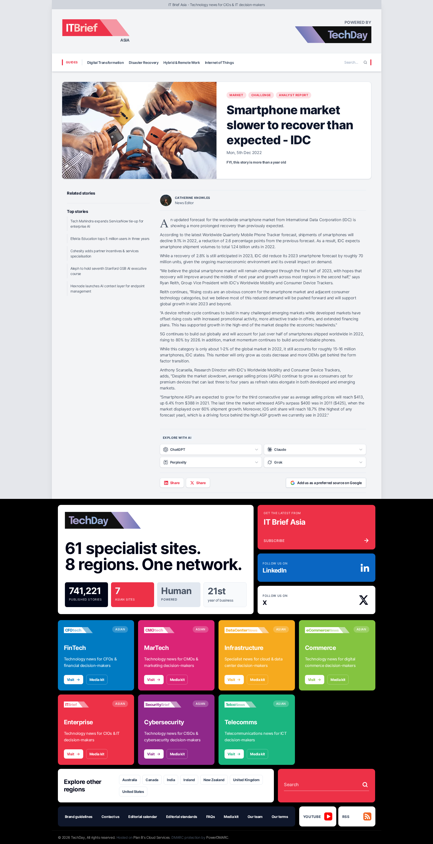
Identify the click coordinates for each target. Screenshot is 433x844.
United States (133, 791)
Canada (152, 780)
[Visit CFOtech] (86, 630)
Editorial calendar (142, 816)
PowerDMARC (217, 837)
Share (175, 483)
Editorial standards (181, 816)
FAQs (210, 816)
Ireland (189, 780)
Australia (129, 780)
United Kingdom (246, 780)
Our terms (280, 816)
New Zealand (214, 780)
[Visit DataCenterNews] (247, 630)
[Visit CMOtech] (166, 630)
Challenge (261, 95)
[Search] (365, 62)
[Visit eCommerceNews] (327, 630)
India (171, 780)
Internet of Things (219, 62)
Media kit (96, 679)
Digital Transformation (105, 62)
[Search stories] (365, 785)
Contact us (110, 816)
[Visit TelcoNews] (247, 704)
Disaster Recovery (143, 62)
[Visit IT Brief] (86, 704)
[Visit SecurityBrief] (166, 704)
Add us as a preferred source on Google (329, 483)
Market (236, 95)
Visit (70, 679)
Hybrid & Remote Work (181, 62)
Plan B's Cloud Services (151, 837)
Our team (255, 816)
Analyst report (293, 95)
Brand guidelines (78, 816)
